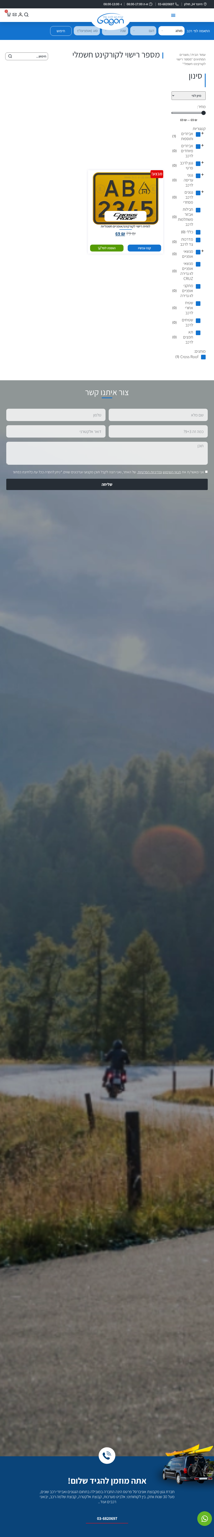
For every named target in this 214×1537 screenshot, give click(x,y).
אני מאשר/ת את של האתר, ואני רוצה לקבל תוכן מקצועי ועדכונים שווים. (108, 472)
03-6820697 (107, 1518)
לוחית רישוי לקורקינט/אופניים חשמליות (125, 226)
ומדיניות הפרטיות (150, 472)
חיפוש (61, 31)
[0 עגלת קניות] (8, 15)
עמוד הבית (198, 55)
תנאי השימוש (172, 472)
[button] (173, 15)
